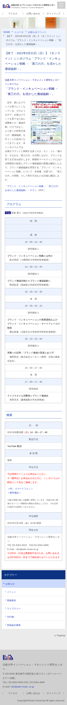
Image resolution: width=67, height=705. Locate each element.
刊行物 (10, 617)
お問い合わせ (33, 13)
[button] (61, 5)
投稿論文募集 (14, 625)
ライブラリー (14, 608)
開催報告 (11, 600)
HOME (6, 32)
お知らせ (32, 32)
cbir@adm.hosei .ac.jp (22, 686)
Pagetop (61, 635)
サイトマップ (53, 13)
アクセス (12, 13)
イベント (41, 32)
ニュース (19, 32)
